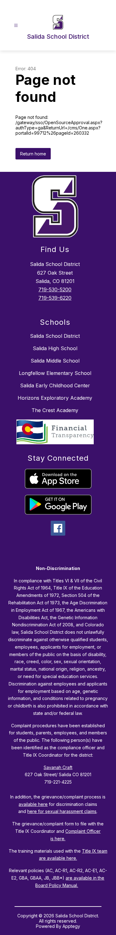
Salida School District (55, 336)
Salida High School (55, 348)
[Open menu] (15, 25)
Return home (33, 153)
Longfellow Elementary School (55, 373)
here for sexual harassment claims (62, 811)
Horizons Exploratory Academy (55, 398)
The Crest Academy (55, 410)
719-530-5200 (54, 289)
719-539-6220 (54, 298)
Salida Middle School (55, 361)
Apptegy (71, 926)
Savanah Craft (58, 767)
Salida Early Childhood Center (55, 385)
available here (33, 804)
